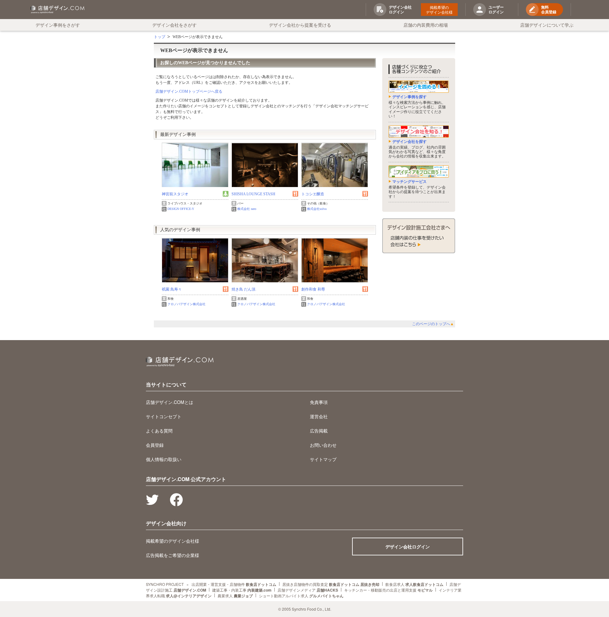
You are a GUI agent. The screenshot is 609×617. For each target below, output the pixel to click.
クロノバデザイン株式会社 (186, 304)
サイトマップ (323, 459)
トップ (159, 37)
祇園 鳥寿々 (172, 289)
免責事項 (319, 402)
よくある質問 (159, 430)
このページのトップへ (433, 324)
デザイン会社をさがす (174, 25)
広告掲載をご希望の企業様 (172, 555)
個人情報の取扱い (163, 459)
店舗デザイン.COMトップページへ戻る (188, 91)
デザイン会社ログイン (407, 546)
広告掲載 (319, 430)
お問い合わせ (323, 445)
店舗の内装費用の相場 (425, 25)
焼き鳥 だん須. (244, 289)
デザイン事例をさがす (58, 25)
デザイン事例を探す (409, 97)
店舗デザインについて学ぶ (546, 25)
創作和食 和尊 (313, 289)
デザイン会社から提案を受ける (300, 25)
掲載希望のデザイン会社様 (439, 9)
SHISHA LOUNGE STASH (253, 194)
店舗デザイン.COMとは (169, 402)
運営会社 (319, 416)
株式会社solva (316, 209)
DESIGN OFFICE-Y (180, 209)
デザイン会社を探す (409, 141)
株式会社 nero (246, 209)
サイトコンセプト (163, 416)
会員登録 (155, 445)
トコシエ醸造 (312, 194)
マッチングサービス (409, 181)
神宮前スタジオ (175, 194)
